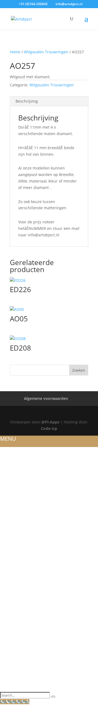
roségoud (11, 546)
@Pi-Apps (50, 422)
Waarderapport (17, 637)
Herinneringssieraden (23, 572)
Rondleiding (13, 656)
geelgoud (11, 553)
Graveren (10, 617)
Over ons (10, 456)
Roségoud (11, 501)
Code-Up (49, 428)
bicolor (8, 566)
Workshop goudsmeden (26, 649)
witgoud (9, 540)
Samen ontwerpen (19, 662)
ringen (7, 579)
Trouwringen (14, 482)
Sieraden (9, 521)
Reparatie (10, 643)
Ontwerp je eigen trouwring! (31, 488)
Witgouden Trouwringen (46, 51)
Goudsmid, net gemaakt (26, 598)
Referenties (12, 469)
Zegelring (11, 605)
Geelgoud (11, 508)
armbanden (13, 585)
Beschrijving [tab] (27, 101)
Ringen (7, 527)
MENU (8, 438)
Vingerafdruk (15, 675)
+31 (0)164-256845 (33, 4)
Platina (8, 559)
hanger (8, 592)
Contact (9, 688)
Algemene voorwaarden (46, 398)
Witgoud (9, 495)
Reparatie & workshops (25, 630)
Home (15, 51)
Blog (5, 476)
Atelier (7, 463)
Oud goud (11, 624)
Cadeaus (9, 682)
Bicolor (8, 514)
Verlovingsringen (19, 534)
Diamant (9, 611)
